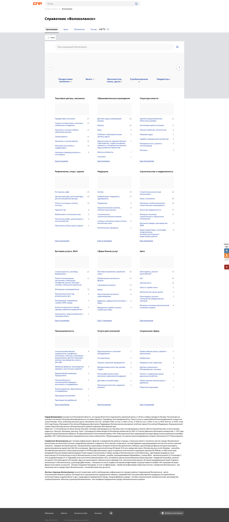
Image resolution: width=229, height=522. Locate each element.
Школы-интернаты (114, 152)
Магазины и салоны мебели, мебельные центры (72, 131)
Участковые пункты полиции (157, 125)
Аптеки (114, 192)
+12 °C (102, 29)
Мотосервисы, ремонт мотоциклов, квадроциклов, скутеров (157, 298)
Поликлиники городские (114, 228)
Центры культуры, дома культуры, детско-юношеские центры (72, 197)
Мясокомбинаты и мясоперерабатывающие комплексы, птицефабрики (72, 382)
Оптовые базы (114, 358)
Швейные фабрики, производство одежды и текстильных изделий (72, 368)
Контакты (98, 513)
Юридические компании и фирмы (114, 279)
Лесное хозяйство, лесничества (157, 130)
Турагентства (72, 210)
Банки (114, 290)
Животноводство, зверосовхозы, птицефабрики (72, 390)
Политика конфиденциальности (77, 520)
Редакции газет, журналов (157, 363)
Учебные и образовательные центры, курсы (114, 135)
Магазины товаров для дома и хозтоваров (72, 153)
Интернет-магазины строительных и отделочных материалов (157, 216)
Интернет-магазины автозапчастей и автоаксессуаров (157, 306)
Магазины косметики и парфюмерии (72, 147)
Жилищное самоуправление (72, 289)
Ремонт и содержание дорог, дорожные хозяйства (157, 375)
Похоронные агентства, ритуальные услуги (72, 295)
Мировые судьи (157, 134)
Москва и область (51, 9)
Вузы (114, 130)
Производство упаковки (72, 396)
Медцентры (114, 203)
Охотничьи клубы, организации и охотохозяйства (72, 220)
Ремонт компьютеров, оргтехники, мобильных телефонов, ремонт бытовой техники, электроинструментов (72, 281)
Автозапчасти (157, 283)
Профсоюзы (157, 358)
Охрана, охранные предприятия (114, 363)
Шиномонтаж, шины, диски (157, 292)
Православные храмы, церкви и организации (157, 352)
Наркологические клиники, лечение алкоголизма (114, 209)
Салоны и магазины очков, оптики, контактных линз (114, 222)
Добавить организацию (173, 513)
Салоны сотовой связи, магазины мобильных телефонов (72, 124)
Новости (64, 513)
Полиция (157, 150)
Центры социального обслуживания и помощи (157, 368)
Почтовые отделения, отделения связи (114, 273)
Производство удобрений (72, 400)
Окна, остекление (157, 199)
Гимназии (114, 157)
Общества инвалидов (157, 387)
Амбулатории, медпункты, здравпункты (114, 197)
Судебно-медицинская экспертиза (157, 139)
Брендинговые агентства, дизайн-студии (114, 368)
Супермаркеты (72, 137)
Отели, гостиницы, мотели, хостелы (72, 204)
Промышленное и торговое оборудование (114, 352)
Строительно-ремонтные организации (157, 193)
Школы (114, 125)
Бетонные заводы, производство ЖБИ (157, 224)
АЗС (157, 278)
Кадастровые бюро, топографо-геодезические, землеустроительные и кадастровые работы (157, 233)
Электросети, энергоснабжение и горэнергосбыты (72, 315)
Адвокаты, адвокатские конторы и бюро (114, 302)
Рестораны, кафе (72, 192)
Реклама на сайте (80, 513)
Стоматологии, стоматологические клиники (114, 215)
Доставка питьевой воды (114, 381)
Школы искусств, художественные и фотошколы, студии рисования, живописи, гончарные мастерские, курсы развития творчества (114, 144)
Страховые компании (114, 285)
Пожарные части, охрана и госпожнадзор (157, 144)
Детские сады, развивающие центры (114, 120)
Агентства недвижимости (157, 210)
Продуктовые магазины (72, 119)
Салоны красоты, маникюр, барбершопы (72, 273)
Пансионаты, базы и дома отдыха (72, 226)
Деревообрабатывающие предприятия (72, 374)
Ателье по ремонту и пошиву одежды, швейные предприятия (72, 308)
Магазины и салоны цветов (72, 141)
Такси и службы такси (157, 287)
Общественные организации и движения (157, 382)
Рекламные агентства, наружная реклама (114, 386)
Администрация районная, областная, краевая (157, 120)
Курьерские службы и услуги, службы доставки (114, 308)
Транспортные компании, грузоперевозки (114, 295)
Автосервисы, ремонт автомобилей (157, 273)
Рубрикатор (49, 513)
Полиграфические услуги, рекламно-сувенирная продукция (114, 375)
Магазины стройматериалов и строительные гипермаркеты (157, 204)
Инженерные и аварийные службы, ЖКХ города (72, 302)
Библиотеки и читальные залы (72, 214)
